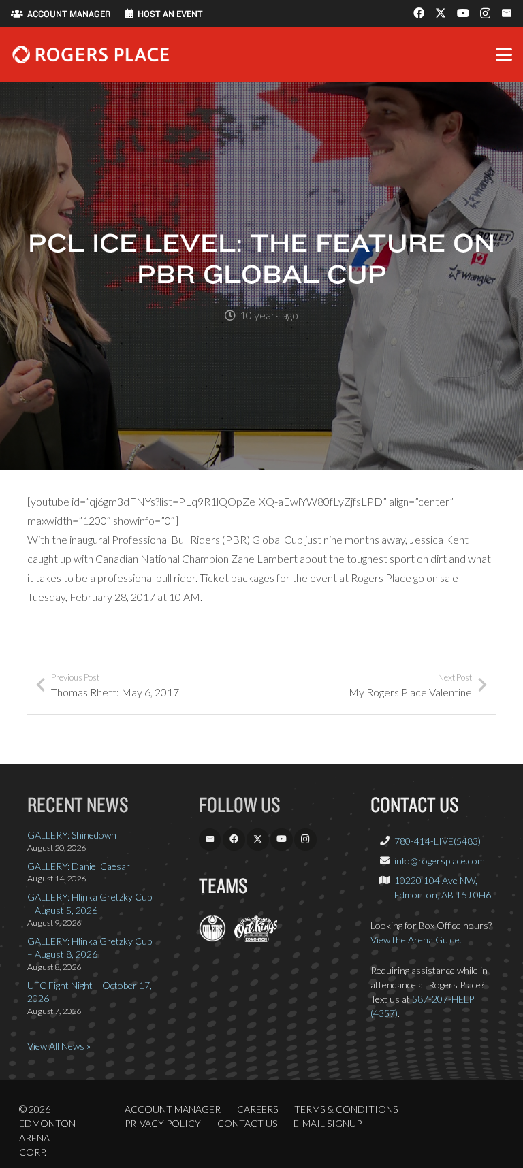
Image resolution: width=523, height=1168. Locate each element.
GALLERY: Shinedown (71, 835)
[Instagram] (485, 13)
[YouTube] (463, 12)
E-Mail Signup (328, 1123)
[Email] (506, 12)
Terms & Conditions (346, 1109)
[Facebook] (418, 12)
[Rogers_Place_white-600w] (90, 54)
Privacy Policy (163, 1123)
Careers (257, 1109)
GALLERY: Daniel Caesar (78, 866)
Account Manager (173, 1109)
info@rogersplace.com (439, 860)
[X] (440, 12)
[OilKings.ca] (255, 938)
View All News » (59, 1046)
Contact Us (247, 1123)
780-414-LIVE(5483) (437, 841)
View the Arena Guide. (416, 939)
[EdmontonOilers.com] (212, 938)
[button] (504, 54)
